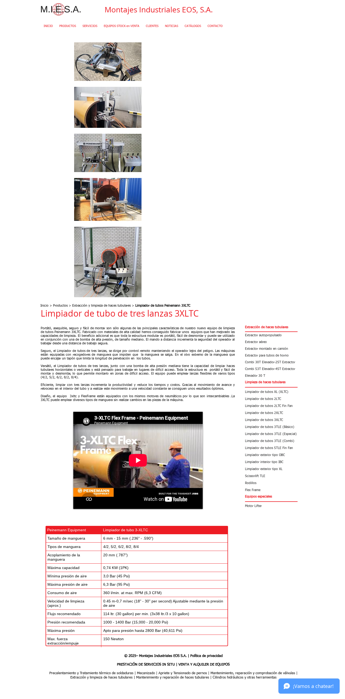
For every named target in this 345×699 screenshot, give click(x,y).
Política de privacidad (206, 656)
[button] (271, 327)
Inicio (44, 305)
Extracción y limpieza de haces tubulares (101, 305)
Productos (60, 305)
